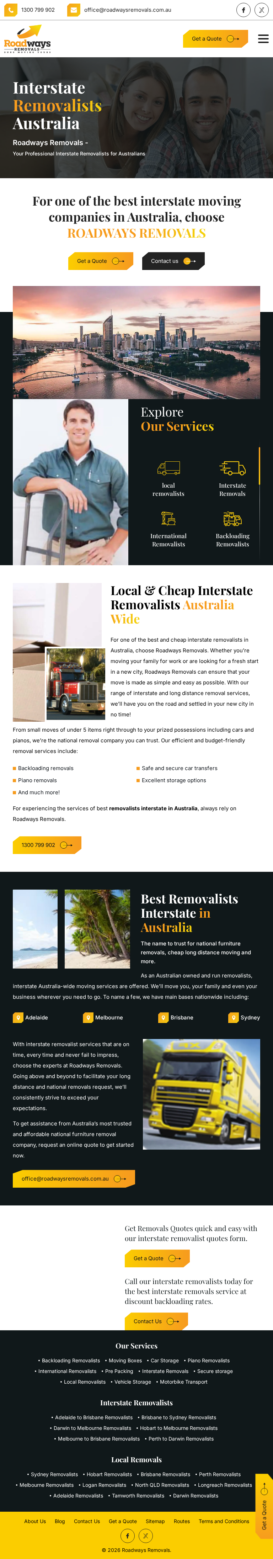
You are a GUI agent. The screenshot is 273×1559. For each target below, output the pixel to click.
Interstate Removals (165, 1371)
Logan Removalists (104, 1485)
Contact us (164, 261)
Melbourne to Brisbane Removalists (99, 1439)
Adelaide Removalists (78, 1495)
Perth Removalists (220, 1474)
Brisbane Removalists (165, 1474)
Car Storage (165, 1360)
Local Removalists (85, 1382)
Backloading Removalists (71, 1360)
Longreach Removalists (225, 1485)
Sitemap (155, 1521)
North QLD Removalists (162, 1485)
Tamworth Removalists (138, 1495)
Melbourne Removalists (47, 1485)
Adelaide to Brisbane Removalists (94, 1417)
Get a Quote (207, 38)
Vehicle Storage (132, 1382)
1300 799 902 (38, 9)
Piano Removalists (209, 1360)
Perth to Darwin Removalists (181, 1439)
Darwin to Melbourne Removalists (92, 1428)
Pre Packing (119, 1371)
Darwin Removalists (195, 1495)
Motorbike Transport (184, 1382)
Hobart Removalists (109, 1474)
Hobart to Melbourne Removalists (179, 1428)
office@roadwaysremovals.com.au (127, 9)
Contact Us (148, 1321)
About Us (35, 1521)
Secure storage (215, 1371)
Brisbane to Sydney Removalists (178, 1417)
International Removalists (67, 1371)
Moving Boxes (125, 1360)
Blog (60, 1521)
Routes (182, 1521)
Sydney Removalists (54, 1474)
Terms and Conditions (224, 1521)
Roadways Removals (146, 1550)
